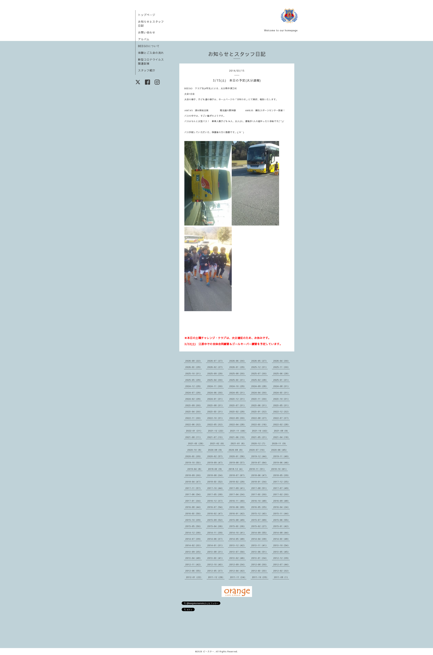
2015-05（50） (193, 526)
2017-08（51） (259, 488)
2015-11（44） (281, 513)
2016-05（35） (259, 507)
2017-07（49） (281, 488)
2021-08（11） (193, 437)
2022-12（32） (281, 411)
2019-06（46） (281, 462)
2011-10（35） (260, 577)
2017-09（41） (237, 488)
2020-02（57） (215, 456)
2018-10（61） (279, 469)
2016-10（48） (259, 500)
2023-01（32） (259, 411)
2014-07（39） (193, 539)
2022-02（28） (281, 424)
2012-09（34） (237, 564)
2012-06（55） (193, 570)
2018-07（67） (237, 475)
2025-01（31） (281, 380)
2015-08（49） (237, 520)
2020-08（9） (236, 449)
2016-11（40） (237, 500)
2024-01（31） (215, 399)
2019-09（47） (215, 462)
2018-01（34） (259, 481)
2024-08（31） (281, 386)
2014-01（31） (215, 545)
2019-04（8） (194, 469)
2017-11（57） (193, 488)
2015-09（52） (215, 520)
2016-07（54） (215, 507)
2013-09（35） (193, 551)
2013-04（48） (193, 558)
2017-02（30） (281, 494)
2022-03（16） (259, 424)
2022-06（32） (193, 424)
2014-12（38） (193, 532)
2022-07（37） (281, 418)
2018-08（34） (215, 475)
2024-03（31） (281, 392)
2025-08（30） (237, 373)
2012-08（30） (259, 564)
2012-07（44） (281, 564)
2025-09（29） (215, 373)
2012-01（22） (194, 577)
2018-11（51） (257, 469)
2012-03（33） (259, 570)
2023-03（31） (215, 411)
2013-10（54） (281, 545)
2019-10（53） (193, 462)
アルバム (144, 39)
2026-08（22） (193, 360)
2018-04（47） (193, 481)
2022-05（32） (215, 424)
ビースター (208, 651)
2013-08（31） (215, 551)
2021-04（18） (281, 437)
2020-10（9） (194, 449)
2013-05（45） (281, 551)
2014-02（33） (193, 545)
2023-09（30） (193, 405)
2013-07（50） (237, 551)
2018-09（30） (193, 475)
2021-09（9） (281, 430)
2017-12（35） (281, 481)
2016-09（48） (281, 500)
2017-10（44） (215, 488)
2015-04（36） (215, 526)
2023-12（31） (237, 399)
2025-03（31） (237, 380)
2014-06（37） (215, 539)
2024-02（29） (193, 399)
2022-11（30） (193, 418)
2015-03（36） (237, 526)
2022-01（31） (194, 430)
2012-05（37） (215, 570)
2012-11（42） (193, 564)
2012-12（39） (281, 558)
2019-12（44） (259, 456)
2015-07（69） (259, 520)
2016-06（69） (237, 507)
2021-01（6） (238, 443)
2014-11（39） (215, 532)
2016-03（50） (193, 513)
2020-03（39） (193, 456)
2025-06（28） (281, 373)
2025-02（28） (259, 380)
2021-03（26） (196, 443)
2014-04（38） (259, 539)
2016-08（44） (193, 507)
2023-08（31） (215, 405)
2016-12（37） (215, 500)
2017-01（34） (193, 500)
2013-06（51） (259, 551)
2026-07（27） (215, 360)
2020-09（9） (215, 449)
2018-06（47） (259, 475)
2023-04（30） (193, 411)
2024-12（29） (193, 386)
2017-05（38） (215, 494)
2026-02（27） (215, 367)
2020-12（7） (258, 443)
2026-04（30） (281, 360)
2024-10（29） (237, 386)
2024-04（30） (259, 392)
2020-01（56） (237, 456)
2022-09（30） (237, 418)
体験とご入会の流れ (151, 53)
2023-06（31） (259, 405)
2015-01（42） (281, 526)
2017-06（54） (193, 494)
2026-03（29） (193, 367)
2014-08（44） (281, 532)
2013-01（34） (259, 558)
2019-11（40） (281, 456)
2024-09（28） (259, 386)
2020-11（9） (279, 443)
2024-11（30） (215, 386)
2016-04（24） (281, 507)
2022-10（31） (215, 418)
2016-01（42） (237, 513)
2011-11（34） (238, 577)
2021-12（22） (216, 430)
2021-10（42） (260, 430)
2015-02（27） (259, 526)
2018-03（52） (215, 481)
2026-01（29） (237, 367)
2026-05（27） (259, 360)
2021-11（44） (238, 430)
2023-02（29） (237, 411)
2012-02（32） (281, 570)
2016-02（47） (215, 513)
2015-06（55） (281, 520)
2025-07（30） (259, 373)
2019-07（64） (259, 462)
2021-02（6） (217, 443)
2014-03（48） (281, 539)
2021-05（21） (259, 437)
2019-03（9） (215, 469)
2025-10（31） (193, 373)
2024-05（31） (237, 392)
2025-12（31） (259, 367)
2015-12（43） (259, 513)
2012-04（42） (237, 570)
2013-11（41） (259, 545)
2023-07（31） (237, 405)
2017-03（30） (259, 494)
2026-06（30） (237, 360)
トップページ (146, 15)
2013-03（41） (215, 558)
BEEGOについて (149, 46)
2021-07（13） (215, 437)
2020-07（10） (257, 449)
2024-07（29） (193, 392)
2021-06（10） (237, 437)
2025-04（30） (215, 380)
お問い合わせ (146, 32)
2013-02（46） (237, 558)
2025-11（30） (281, 367)
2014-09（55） (259, 532)
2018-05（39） (281, 475)
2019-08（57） (237, 462)
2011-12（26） (216, 577)
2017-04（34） (237, 494)
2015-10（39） (193, 520)
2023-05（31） (281, 405)
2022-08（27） (259, 418)
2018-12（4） (236, 469)
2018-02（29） (237, 481)
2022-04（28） (237, 424)
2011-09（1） (281, 577)
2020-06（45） (279, 449)
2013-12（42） (237, 545)
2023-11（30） (259, 399)
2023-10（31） (281, 399)
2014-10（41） (237, 532)
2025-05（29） (193, 380)
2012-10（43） (215, 564)
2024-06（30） (215, 392)
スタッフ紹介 (146, 70)
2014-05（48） (237, 539)
